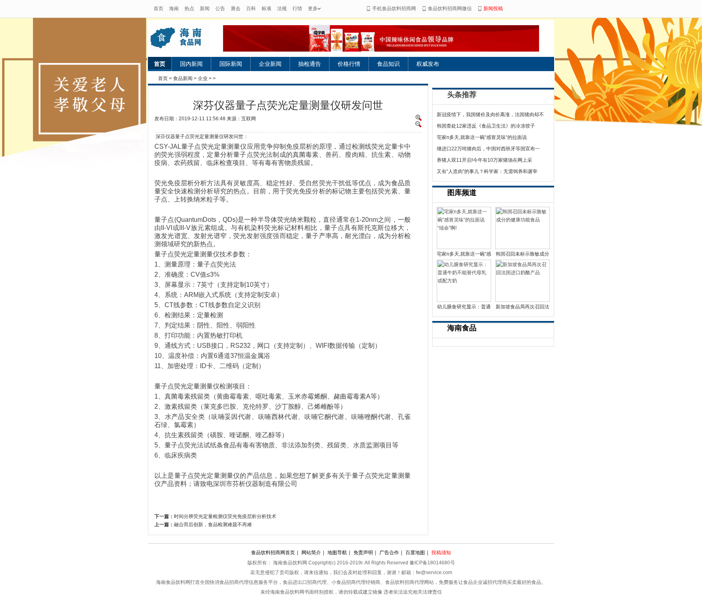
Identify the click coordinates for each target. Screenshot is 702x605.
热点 (189, 8)
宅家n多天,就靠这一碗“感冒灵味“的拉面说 (482, 137)
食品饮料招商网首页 (273, 552)
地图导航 (337, 552)
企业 (203, 78)
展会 (235, 8)
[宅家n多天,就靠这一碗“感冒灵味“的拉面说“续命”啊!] (464, 228)
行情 (297, 8)
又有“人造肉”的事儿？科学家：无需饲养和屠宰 (487, 171)
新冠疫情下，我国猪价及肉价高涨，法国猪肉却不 (490, 114)
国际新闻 (230, 64)
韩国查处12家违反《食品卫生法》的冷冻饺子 (486, 126)
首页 (158, 8)
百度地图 (415, 552)
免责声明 (363, 552)
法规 (282, 8)
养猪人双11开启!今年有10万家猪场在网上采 (484, 160)
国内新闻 (191, 64)
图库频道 (462, 193)
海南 (174, 8)
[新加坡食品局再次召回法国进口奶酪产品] (522, 281)
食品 (397, 183)
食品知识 (388, 64)
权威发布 (427, 64)
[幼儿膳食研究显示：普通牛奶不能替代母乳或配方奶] (464, 281)
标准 (266, 8)
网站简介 (311, 552)
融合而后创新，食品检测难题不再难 (213, 524)
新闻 (205, 8)
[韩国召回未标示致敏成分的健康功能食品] (522, 228)
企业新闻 (270, 64)
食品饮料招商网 (185, 37)
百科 (251, 8)
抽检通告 (309, 64)
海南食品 (462, 328)
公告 (220, 8)
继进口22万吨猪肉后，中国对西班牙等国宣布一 (488, 149)
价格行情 (349, 64)
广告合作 (389, 552)
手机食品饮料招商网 (394, 8)
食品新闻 (183, 78)
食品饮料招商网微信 (450, 8)
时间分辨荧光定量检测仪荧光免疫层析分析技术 (225, 516)
